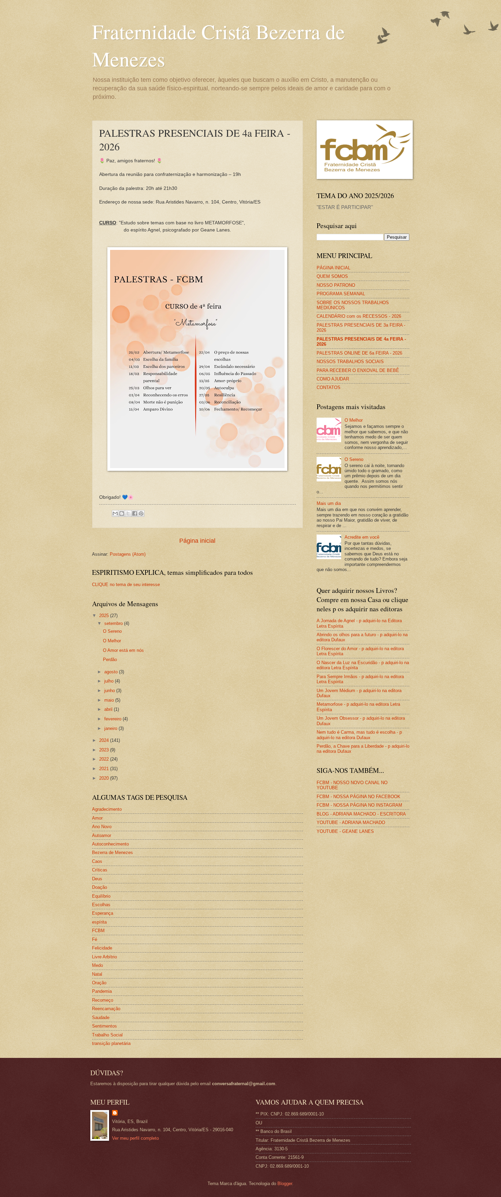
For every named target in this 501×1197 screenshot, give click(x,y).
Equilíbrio (101, 896)
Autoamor (101, 835)
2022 (104, 759)
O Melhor (112, 640)
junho (110, 690)
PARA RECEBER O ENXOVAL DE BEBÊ (358, 370)
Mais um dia (329, 503)
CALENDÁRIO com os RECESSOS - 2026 (359, 316)
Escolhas (101, 904)
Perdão (110, 659)
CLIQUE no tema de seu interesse (126, 584)
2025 (104, 615)
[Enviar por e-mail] (115, 513)
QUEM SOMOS (332, 276)
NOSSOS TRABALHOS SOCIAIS (350, 361)
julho (109, 681)
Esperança (102, 913)
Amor (97, 818)
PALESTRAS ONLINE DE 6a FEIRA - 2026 (359, 353)
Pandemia (102, 991)
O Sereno (112, 631)
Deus (97, 878)
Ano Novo (101, 826)
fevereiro (113, 718)
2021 (104, 768)
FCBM (98, 930)
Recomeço (102, 1000)
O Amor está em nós (123, 650)
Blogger (284, 1183)
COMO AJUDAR (333, 378)
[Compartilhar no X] (128, 513)
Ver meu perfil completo (135, 1138)
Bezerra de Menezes (112, 852)
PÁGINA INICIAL (333, 267)
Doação (99, 887)
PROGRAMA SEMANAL (341, 293)
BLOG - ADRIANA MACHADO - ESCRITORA (361, 814)
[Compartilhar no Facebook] (134, 513)
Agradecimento (107, 809)
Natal (97, 974)
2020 (104, 778)
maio (109, 700)
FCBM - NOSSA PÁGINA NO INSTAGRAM (359, 805)
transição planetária (111, 1043)
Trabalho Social (107, 1034)
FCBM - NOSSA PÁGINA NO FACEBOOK (358, 796)
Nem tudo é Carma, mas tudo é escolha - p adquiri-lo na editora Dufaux (359, 735)
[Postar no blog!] (121, 513)
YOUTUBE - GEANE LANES (345, 831)
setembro (114, 623)
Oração (99, 982)
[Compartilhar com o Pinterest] (141, 513)
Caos (97, 861)
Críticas (99, 869)
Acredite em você (362, 537)
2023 (104, 749)
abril (109, 709)
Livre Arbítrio (104, 956)
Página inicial (197, 540)
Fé (94, 939)
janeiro (111, 728)
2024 (104, 740)
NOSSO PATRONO (336, 285)
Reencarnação (106, 1008)
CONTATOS (328, 387)
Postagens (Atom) (128, 554)
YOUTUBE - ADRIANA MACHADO (351, 822)
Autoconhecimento (110, 844)
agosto (111, 671)
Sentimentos (104, 1026)
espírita (99, 922)
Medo (97, 965)
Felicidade (102, 948)
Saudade (100, 1017)
